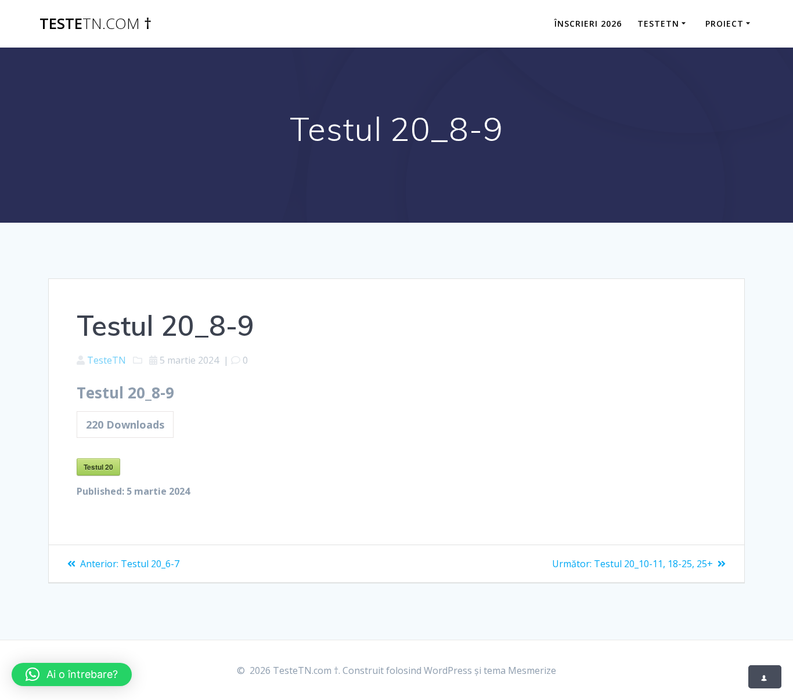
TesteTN (658, 23)
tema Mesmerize (520, 670)
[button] (72, 674)
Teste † (95, 23)
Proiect (724, 23)
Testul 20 (98, 467)
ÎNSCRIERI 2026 (588, 23)
